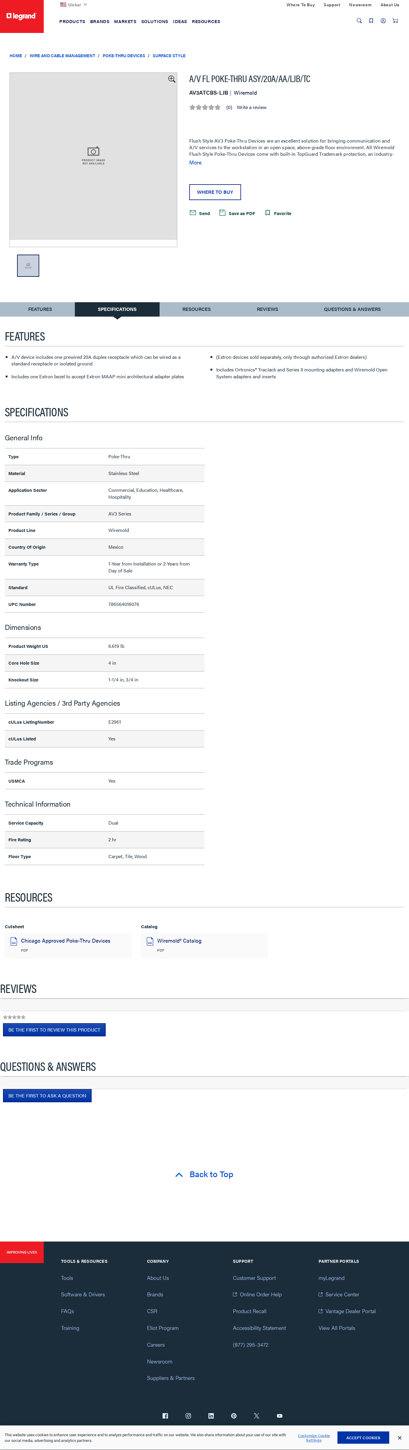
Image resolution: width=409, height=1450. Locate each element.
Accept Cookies (363, 1437)
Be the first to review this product (57, 1031)
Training (70, 1327)
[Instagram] (188, 1416)
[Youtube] (279, 1416)
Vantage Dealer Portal (350, 1311)
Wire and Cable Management (62, 55)
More (195, 162)
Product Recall (249, 1311)
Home (16, 55)
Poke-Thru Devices (124, 55)
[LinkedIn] (211, 1416)
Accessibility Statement (259, 1327)
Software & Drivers (83, 1294)
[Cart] (395, 20)
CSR (152, 1311)
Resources (196, 309)
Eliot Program (163, 1327)
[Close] (400, 1438)
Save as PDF (241, 213)
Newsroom (159, 1361)
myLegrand (332, 1277)
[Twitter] (256, 1416)
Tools (67, 1277)
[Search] (359, 20)
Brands (155, 1294)
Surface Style (169, 55)
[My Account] (383, 20)
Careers (156, 1344)
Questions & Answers (352, 309)
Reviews (267, 309)
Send (204, 213)
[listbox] (93, 159)
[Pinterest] (233, 1416)
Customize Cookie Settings (314, 1438)
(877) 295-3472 (250, 1344)
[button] (171, 78)
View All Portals (337, 1327)
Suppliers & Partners (171, 1377)
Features (40, 310)
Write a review (251, 107)
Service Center (342, 1294)
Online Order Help (261, 1294)
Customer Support (254, 1277)
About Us (158, 1277)
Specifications (117, 309)
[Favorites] (371, 20)
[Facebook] (165, 1416)
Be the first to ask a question (47, 1095)
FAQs (67, 1311)
